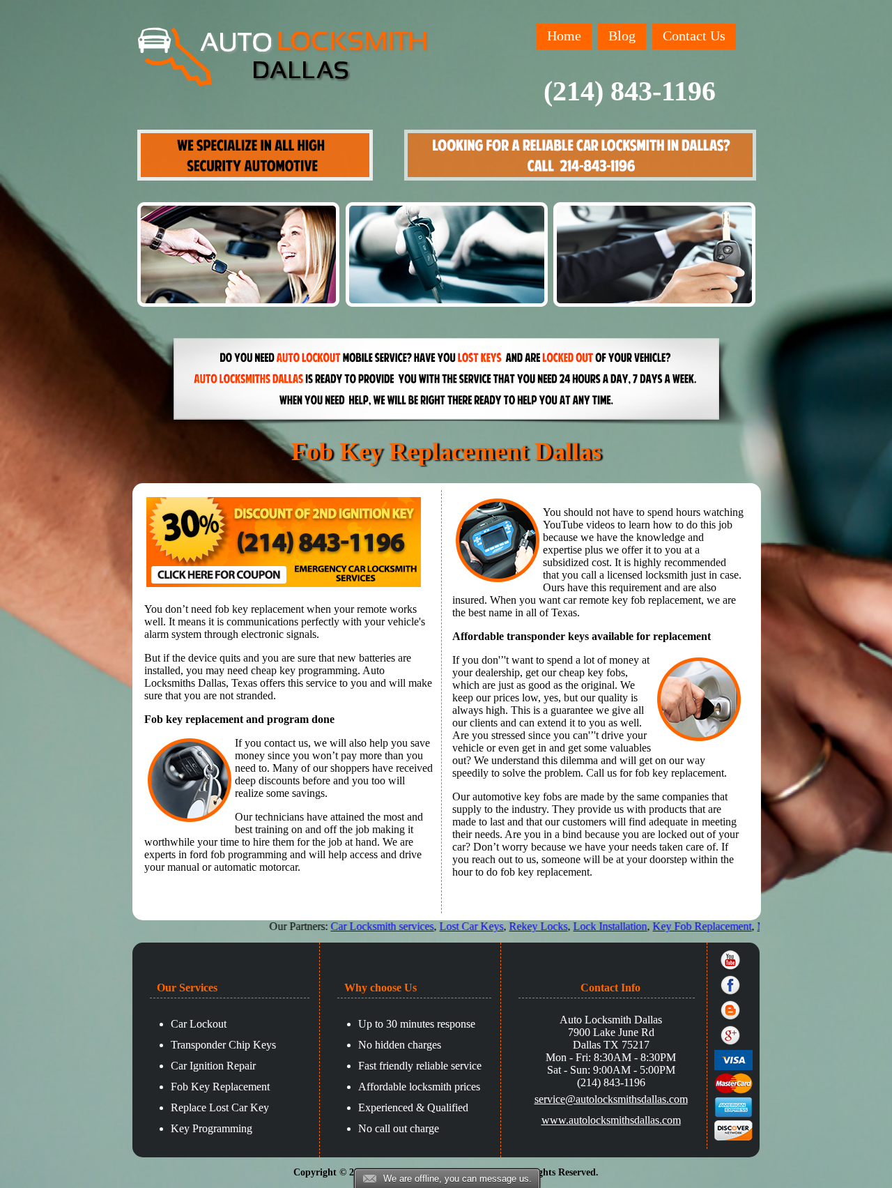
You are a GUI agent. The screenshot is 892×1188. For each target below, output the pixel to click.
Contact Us (694, 35)
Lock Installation (566, 926)
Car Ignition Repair (213, 1066)
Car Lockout (198, 1024)
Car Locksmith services (338, 926)
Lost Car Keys (428, 926)
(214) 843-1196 (630, 91)
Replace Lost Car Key (220, 1107)
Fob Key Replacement (220, 1086)
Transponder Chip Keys (223, 1045)
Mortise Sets (741, 926)
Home (564, 35)
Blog (622, 35)
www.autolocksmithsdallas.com (611, 1120)
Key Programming (211, 1128)
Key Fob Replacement (658, 926)
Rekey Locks (495, 926)
